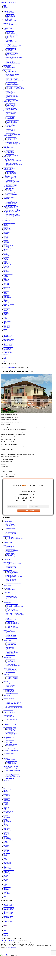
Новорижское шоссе (9, 335)
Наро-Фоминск (7, 272)
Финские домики (10, 16)
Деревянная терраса (11, 112)
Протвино (6, 313)
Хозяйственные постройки (13, 143)
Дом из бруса (7, 23)
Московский (7, 308)
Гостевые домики (10, 15)
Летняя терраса (10, 117)
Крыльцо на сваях (10, 139)
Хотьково (6, 319)
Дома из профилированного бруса (14, 25)
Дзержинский (7, 287)
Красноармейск (7, 296)
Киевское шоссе (7, 349)
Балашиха (6, 254)
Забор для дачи (7, 70)
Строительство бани (11, 41)
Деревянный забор (11, 71)
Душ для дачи (7, 66)
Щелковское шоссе (8, 343)
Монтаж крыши (10, 152)
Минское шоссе (7, 351)
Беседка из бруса (10, 103)
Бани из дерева (10, 37)
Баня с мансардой (10, 36)
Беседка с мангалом (11, 105)
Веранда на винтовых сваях (13, 134)
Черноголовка (7, 321)
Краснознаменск (8, 299)
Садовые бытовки (10, 54)
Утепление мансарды (11, 173)
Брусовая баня (9, 32)
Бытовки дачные (8, 50)
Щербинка (6, 323)
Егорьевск (6, 266)
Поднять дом (7, 175)
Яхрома (5, 329)
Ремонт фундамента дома (10, 176)
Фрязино (6, 276)
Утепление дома (8, 169)
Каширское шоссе (8, 345)
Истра (5, 292)
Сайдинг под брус (10, 182)
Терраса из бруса (10, 113)
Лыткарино (6, 271)
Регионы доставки (5, 220)
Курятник (6, 199)
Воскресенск (7, 262)
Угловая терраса (10, 123)
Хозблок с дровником (11, 46)
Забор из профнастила (11, 72)
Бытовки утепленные (11, 52)
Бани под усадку (10, 38)
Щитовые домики (10, 18)
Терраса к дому (7, 110)
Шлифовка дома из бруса (12, 209)
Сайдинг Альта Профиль (12, 181)
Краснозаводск (7, 297)
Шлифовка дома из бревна (13, 210)
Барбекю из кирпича (11, 109)
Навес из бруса (10, 93)
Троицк (5, 318)
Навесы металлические (12, 100)
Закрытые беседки (11, 104)
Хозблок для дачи (8, 44)
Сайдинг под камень (11, 193)
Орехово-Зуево (7, 255)
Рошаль (5, 314)
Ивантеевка (6, 267)
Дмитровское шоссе (8, 340)
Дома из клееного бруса (12, 24)
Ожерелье (6, 309)
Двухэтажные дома (11, 21)
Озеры (5, 310)
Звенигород (6, 291)
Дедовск (6, 285)
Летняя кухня (7, 42)
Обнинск (6, 225)
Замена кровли (7, 156)
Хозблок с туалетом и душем (13, 45)
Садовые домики (8, 11)
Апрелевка (6, 279)
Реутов (5, 275)
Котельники (6, 295)
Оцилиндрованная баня (12, 35)
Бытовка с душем (10, 62)
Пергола (6, 146)
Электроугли (7, 326)
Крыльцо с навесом (11, 137)
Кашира (5, 293)
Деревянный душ (10, 67)
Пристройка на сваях (11, 82)
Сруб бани (9, 40)
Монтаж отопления (8, 167)
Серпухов (6, 236)
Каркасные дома (8, 19)
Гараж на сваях (10, 150)
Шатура (5, 322)
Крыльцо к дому (8, 135)
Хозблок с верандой (11, 48)
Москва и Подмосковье (9, 223)
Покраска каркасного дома (13, 215)
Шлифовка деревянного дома (11, 206)
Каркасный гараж (10, 148)
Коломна (6, 238)
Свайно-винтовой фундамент (13, 160)
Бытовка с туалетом (11, 61)
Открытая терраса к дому (12, 120)
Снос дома (6, 218)
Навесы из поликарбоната (12, 96)
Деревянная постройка (12, 144)
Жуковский (6, 257)
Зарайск (5, 289)
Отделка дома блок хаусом (10, 194)
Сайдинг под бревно (11, 184)
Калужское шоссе (8, 348)
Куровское (6, 301)
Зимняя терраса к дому (12, 122)
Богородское (7, 246)
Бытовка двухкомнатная (12, 53)
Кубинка (6, 300)
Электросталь (7, 234)
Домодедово (7, 228)
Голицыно (6, 284)
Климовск (6, 268)
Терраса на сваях (10, 125)
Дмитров (6, 263)
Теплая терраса (10, 118)
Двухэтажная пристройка (12, 84)
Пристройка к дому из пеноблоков (15, 88)
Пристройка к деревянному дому (14, 80)
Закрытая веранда (10, 130)
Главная (3, 367)
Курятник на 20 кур (11, 205)
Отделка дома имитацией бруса (11, 195)
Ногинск (6, 240)
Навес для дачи (7, 89)
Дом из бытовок (10, 58)
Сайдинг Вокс (10, 189)
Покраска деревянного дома (11, 211)
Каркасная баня (10, 31)
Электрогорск (7, 325)
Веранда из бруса (10, 129)
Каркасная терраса (11, 114)
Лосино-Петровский (9, 304)
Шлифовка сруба (10, 207)
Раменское (6, 242)
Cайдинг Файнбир (11, 178)
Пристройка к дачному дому (13, 86)
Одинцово (6, 241)
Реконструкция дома (9, 158)
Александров (7, 232)
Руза (5, 316)
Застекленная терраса (11, 121)
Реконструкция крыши (12, 155)
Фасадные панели (8, 190)
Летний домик (10, 14)
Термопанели (7, 198)
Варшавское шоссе (8, 347)
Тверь (5, 330)
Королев (6, 227)
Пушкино (6, 237)
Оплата (5, 6)
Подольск (6, 258)
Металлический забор (11, 75)
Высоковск (6, 283)
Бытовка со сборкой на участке (14, 57)
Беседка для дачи (8, 101)
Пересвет (6, 312)
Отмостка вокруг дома (9, 168)
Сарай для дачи (7, 65)
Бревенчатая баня (10, 33)
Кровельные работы (8, 151)
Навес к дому (9, 91)
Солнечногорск (7, 229)
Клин (5, 230)
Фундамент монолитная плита (14, 164)
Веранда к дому (7, 126)
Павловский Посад (8, 274)
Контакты (6, 9)
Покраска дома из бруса (12, 214)
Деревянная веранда (11, 127)
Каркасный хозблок (11, 49)
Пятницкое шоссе (8, 336)
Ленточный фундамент (12, 163)
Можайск (6, 306)
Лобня (5, 270)
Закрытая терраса (10, 116)
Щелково (6, 249)
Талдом (5, 317)
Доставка (6, 7)
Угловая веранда (10, 133)
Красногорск (7, 251)
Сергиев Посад (7, 247)
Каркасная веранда (11, 131)
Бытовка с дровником (11, 55)
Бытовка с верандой (11, 59)
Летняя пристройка (11, 83)
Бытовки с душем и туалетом (13, 63)
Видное (5, 261)
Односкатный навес (11, 97)
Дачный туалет (7, 69)
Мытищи (6, 259)
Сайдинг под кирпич (11, 192)
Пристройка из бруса (11, 79)
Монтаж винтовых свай (12, 161)
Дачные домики (10, 12)
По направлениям (5, 332)
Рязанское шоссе (8, 344)
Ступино (6, 233)
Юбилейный (7, 327)
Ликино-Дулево (7, 302)
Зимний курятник (10, 201)
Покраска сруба (10, 216)
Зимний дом (9, 27)
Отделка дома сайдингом (10, 177)
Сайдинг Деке (9, 188)
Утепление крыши (11, 172)
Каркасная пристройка (12, 78)
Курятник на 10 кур (11, 203)
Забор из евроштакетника (12, 74)
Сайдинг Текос (10, 180)
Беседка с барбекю (11, 106)
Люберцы (6, 244)
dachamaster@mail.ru (11, 947)
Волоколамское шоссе (9, 337)
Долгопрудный (7, 264)
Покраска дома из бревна (12, 212)
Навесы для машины (11, 95)
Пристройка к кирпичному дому (14, 87)
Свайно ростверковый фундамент (14, 165)
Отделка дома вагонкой (9, 197)
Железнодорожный (8, 245)
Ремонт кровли (10, 154)
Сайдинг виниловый (9, 186)
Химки (5, 224)
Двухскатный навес (11, 99)
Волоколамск (7, 281)
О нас (5, 5)
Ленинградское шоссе (9, 339)
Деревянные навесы (11, 92)
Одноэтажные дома (11, 20)
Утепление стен (10, 171)
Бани (5, 29)
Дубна (5, 253)
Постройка (6, 141)
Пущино (6, 250)
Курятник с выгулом (11, 202)
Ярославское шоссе (8, 341)
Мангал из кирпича (11, 108)
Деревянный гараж (8, 147)
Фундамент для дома (9, 159)
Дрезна (5, 288)
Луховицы (6, 305)
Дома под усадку (8, 28)
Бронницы (6, 280)
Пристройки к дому (8, 76)
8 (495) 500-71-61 (5, 2)
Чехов (5, 278)
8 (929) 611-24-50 (13, 2)
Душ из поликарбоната (12, 142)
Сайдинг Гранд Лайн (11, 185)
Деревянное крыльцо (11, 138)
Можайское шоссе (8, 352)
